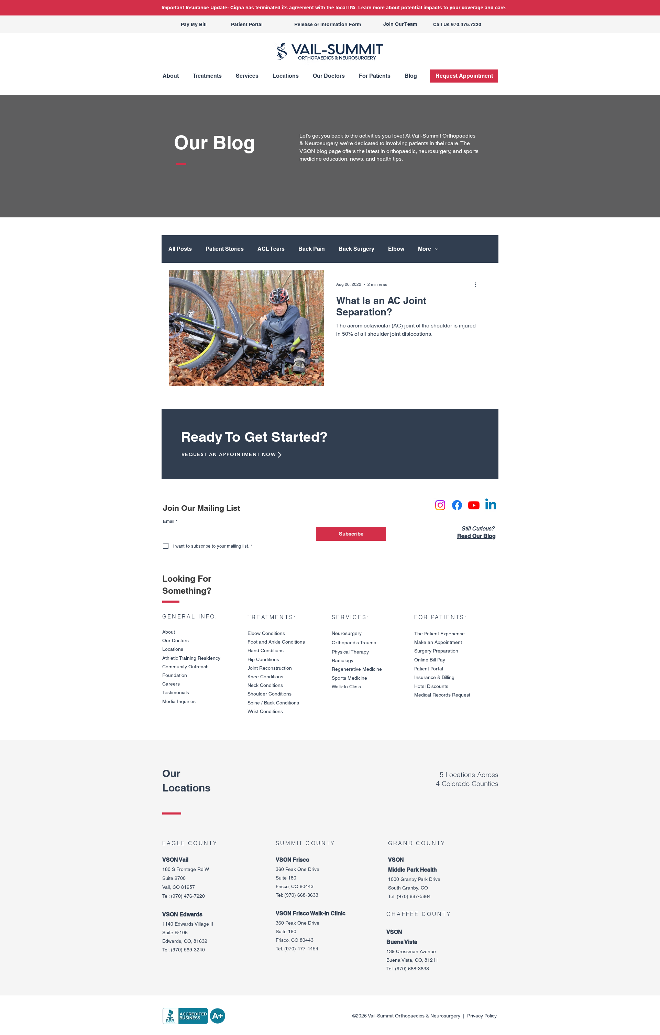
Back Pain (311, 249)
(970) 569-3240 (188, 949)
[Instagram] (440, 505)
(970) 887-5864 (414, 896)
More (424, 249)
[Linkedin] (490, 505)
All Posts (180, 249)
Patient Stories (225, 249)
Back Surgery (356, 249)
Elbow (396, 249)
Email (170, 521)
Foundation (174, 675)
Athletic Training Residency (191, 658)
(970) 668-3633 (301, 895)
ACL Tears (271, 249)
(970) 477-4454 (301, 948)
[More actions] (477, 284)
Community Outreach (185, 666)
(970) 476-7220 (188, 896)
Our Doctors (175, 640)
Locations (172, 649)
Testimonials (175, 692)
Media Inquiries (179, 701)
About (168, 632)
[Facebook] (457, 505)
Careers (171, 684)
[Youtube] (474, 505)
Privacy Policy (482, 1015)
